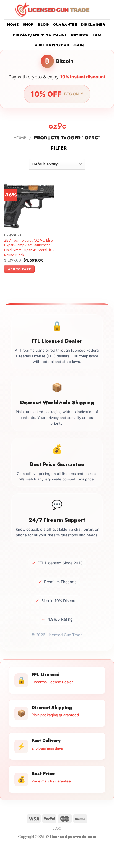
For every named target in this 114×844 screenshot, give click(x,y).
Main (78, 45)
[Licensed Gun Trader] (53, 9)
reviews (80, 34)
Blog (43, 24)
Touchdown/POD (50, 45)
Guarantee (65, 24)
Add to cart (19, 269)
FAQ (96, 34)
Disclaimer (93, 24)
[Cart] (107, 10)
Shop (28, 24)
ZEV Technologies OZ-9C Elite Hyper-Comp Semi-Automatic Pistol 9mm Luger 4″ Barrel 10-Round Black (29, 248)
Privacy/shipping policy (40, 34)
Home (13, 24)
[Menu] (7, 9)
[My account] (97, 10)
